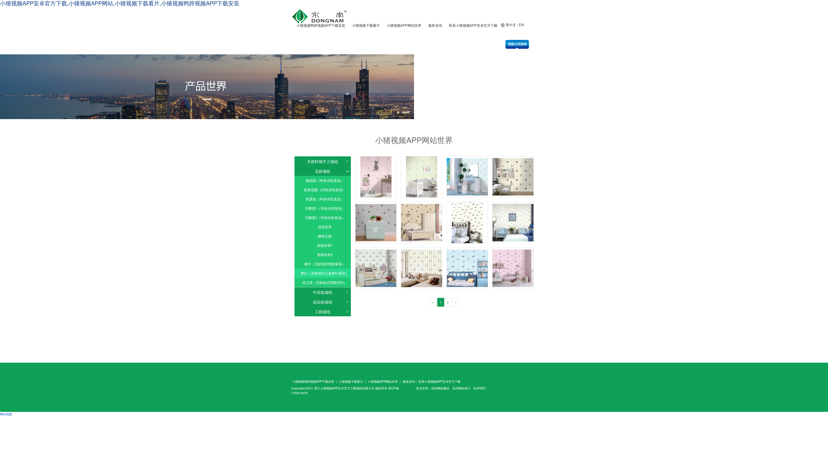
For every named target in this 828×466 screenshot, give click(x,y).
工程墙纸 (322, 311)
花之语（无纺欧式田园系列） (324, 282)
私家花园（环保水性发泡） (324, 189)
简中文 (511, 24)
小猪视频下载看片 (366, 25)
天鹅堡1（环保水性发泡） (325, 208)
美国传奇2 (325, 254)
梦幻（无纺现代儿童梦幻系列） (325, 273)
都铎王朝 (325, 236)
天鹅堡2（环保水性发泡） (325, 217)
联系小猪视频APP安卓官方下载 (473, 25)
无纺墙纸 (322, 171)
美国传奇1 (325, 245)
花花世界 (325, 226)
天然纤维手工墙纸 (322, 161)
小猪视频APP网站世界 (404, 25)
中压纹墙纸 (322, 292)
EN (521, 24)
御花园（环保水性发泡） (325, 180)
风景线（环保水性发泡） (325, 199)
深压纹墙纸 (322, 302)
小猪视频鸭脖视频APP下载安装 (321, 25)
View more (376, 177)
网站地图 (6, 414)
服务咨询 (435, 25)
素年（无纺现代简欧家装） (324, 263)
